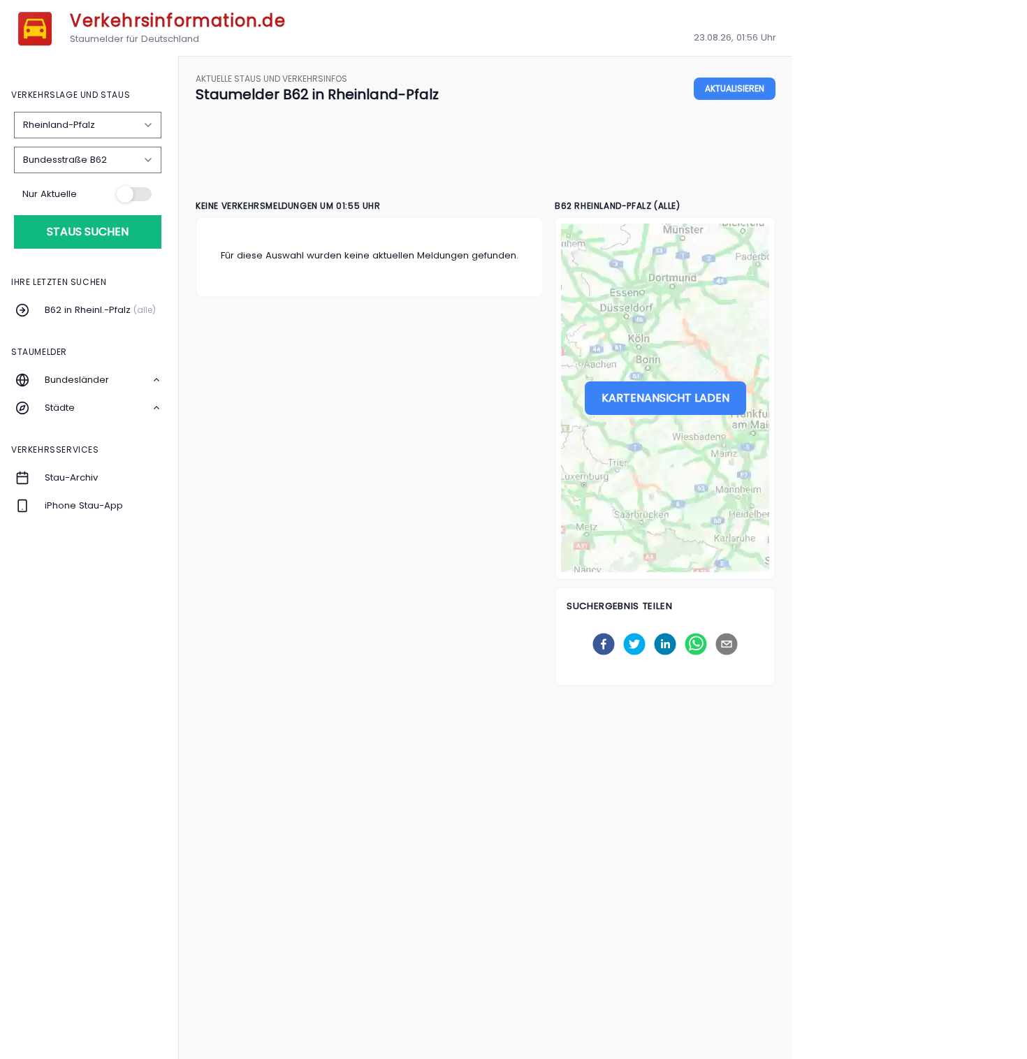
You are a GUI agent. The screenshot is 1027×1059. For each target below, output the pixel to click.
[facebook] (603, 644)
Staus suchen (88, 232)
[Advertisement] (485, 152)
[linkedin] (665, 644)
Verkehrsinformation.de (177, 20)
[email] (726, 644)
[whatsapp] (696, 644)
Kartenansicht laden (665, 398)
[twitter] (634, 644)
